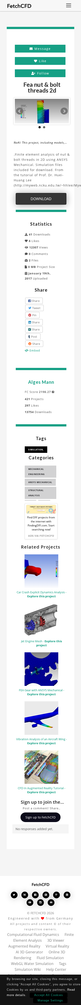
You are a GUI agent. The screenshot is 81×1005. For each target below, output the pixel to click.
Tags (62, 963)
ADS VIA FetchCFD (41, 535)
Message (42, 49)
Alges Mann (41, 382)
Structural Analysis (36, 493)
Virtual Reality (57, 946)
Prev (19, 111)
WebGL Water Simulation (32, 963)
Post (33, 337)
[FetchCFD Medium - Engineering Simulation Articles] (24, 895)
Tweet (35, 308)
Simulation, (36, 449)
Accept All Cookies (48, 995)
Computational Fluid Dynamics (33, 934)
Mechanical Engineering (36, 472)
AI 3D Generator (29, 952)
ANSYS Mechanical (40, 482)
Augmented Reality (24, 946)
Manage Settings (50, 1000)
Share (35, 301)
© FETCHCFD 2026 (40, 913)
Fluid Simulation (50, 957)
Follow (42, 73)
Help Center (56, 969)
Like (42, 61)
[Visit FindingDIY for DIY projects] (41, 509)
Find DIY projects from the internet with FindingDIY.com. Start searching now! (41, 523)
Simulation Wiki (28, 969)
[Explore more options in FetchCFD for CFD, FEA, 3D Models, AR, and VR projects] (68, 6)
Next (64, 111)
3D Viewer (55, 940)
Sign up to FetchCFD (40, 817)
